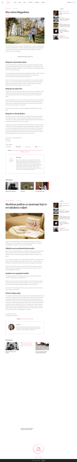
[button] (10, 147)
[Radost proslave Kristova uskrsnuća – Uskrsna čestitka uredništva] (56, 31)
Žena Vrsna (8, 15)
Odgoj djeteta (21, 150)
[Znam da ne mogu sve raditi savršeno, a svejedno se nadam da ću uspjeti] (27, 384)
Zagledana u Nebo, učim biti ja (11, 191)
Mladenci (27, 318)
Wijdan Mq (10, 315)
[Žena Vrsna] (8, 2)
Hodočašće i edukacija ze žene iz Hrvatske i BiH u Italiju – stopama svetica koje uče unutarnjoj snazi (64, 25)
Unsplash (16, 315)
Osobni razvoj (32, 150)
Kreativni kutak (11, 200)
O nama (36, 457)
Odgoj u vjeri (26, 150)
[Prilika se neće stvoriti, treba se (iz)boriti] (56, 13)
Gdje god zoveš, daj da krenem (64, 11)
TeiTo (9, 141)
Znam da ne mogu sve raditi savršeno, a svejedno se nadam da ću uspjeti (27, 429)
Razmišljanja (61, 36)
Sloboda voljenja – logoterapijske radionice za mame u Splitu (64, 19)
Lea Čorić (8, 210)
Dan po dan (30, 2)
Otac (36, 150)
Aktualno (60, 17)
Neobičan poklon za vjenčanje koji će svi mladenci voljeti (26, 205)
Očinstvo (9, 8)
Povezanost (39, 150)
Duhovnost (13, 150)
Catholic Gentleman (16, 137)
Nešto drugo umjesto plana (40, 191)
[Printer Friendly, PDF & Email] (9, 144)
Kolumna (43, 2)
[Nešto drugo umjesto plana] (42, 186)
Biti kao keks (23, 191)
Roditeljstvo (23, 151)
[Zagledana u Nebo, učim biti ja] (12, 186)
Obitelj (24, 2)
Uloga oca (27, 151)
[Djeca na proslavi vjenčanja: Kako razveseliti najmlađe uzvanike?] (42, 346)
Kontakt (40, 457)
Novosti (64, 17)
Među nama (37, 2)
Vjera (15, 2)
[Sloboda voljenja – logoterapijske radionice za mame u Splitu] (56, 19)
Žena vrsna (13, 313)
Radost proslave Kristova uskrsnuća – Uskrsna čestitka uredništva (64, 31)
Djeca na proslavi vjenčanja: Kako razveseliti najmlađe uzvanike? (41, 352)
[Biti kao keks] (27, 186)
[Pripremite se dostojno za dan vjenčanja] (12, 346)
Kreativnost (22, 318)
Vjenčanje (31, 318)
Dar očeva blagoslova (17, 12)
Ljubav (19, 2)
